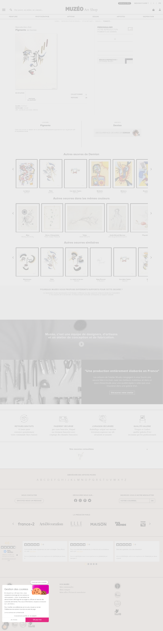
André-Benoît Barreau (117, 236)
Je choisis (14, 620)
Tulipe (85, 236)
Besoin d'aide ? (141, 3)
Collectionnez (77, 94)
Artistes (121, 16)
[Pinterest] (85, 502)
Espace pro (124, 3)
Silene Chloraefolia (52, 236)
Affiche (71, 16)
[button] (5, 627)
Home (57, 21)
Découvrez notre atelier (122, 393)
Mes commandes (66, 587)
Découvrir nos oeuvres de (113, 133)
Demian (98, 21)
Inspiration (148, 16)
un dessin (30, 129)
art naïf (72, 129)
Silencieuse (27, 280)
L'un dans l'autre (75, 191)
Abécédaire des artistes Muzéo (81, 475)
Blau (27, 236)
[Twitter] (90, 502)
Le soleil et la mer (76, 280)
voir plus (33, 551)
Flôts (51, 191)
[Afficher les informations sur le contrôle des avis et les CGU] (17, 555)
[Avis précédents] (20, 551)
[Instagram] (81, 502)
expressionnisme (22, 131)
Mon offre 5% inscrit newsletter (73, 592)
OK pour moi (37, 620)
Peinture (13, 16)
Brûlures (124, 191)
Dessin (96, 16)
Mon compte (65, 589)
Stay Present (100, 280)
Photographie (42, 16)
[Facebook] (76, 502)
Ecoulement (147, 191)
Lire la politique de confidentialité (14, 612)
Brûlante (100, 191)
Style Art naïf (87, 21)
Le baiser (26, 191)
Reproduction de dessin (70, 21)
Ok (152, 501)
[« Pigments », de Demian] (80, 456)
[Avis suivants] (161, 551)
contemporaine (48, 129)
